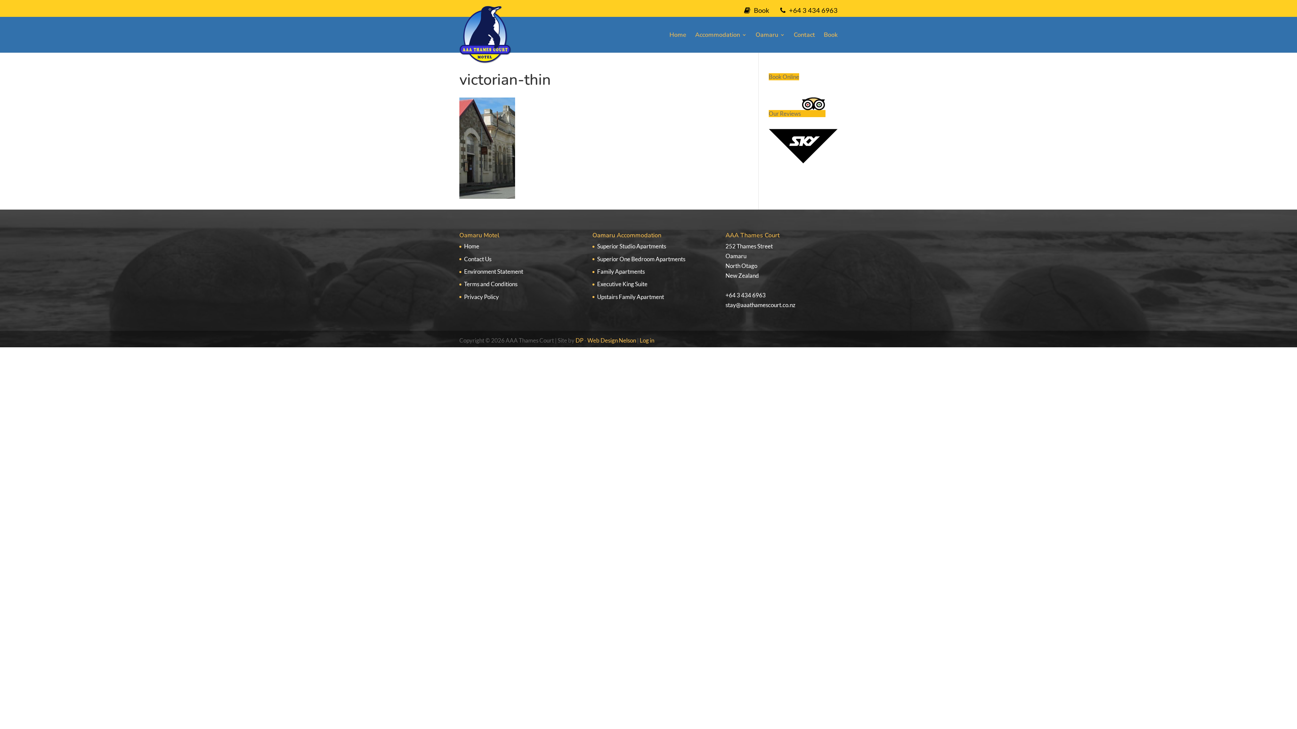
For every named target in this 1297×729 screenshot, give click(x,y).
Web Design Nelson (611, 340)
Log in (647, 340)
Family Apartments (621, 271)
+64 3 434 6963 (746, 295)
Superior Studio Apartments (631, 246)
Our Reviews (785, 113)
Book (761, 10)
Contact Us (477, 259)
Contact (804, 35)
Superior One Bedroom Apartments (641, 259)
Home (677, 35)
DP (580, 340)
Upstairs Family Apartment (630, 296)
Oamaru (767, 35)
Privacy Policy (481, 296)
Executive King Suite (622, 284)
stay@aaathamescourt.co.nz (760, 304)
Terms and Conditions (490, 284)
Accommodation (717, 35)
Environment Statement (493, 271)
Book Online (784, 76)
